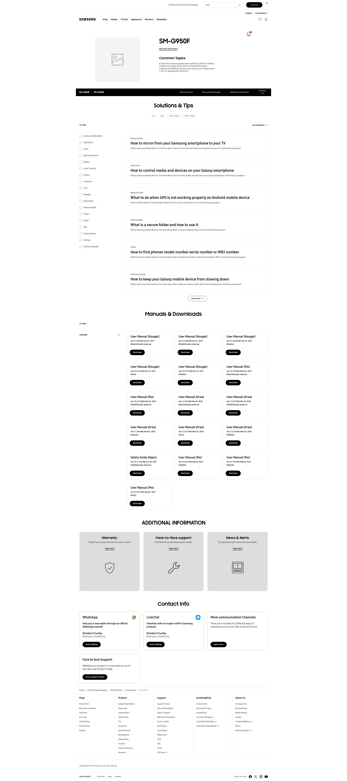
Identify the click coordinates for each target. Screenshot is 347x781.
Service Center (163, 721)
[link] (248, 34)
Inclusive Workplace (204, 717)
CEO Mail (161, 752)
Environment (201, 704)
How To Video (190, 116)
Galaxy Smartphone (126, 704)
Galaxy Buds (123, 717)
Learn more (109, 548)
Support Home (163, 704)
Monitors (122, 752)
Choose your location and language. (183, 5)
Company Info (241, 704)
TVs (119, 721)
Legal (110, 776)
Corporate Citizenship (205, 721)
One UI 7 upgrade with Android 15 (174, 71)
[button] (197, 145)
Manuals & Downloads (211, 92)
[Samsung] (87, 19)
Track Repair (162, 730)
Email (159, 748)
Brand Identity (241, 713)
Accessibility (201, 713)
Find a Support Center (95, 677)
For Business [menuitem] (260, 13)
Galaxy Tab (122, 708)
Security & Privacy (203, 708)
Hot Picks (83, 713)
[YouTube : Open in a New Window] (266, 776)
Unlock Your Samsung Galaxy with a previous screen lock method (187, 63)
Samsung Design (242, 730)
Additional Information (239, 92)
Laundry (121, 744)
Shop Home (84, 704)
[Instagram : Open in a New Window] (261, 776)
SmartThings (84, 721)
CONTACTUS (262, 92)
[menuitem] (105, 19)
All (154, 116)
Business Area (241, 708)
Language (83, 335)
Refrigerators (123, 735)
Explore (82, 730)
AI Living (82, 717)
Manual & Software (165, 708)
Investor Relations (243, 721)
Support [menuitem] (248, 13)
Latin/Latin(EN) (84, 776)
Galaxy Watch (123, 713)
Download (137, 352)
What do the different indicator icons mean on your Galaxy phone (187, 69)
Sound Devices (124, 730)
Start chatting (91, 644)
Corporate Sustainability (206, 726)
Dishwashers (123, 739)
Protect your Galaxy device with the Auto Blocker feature (183, 66)
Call (158, 744)
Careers (238, 717)
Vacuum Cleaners (125, 748)
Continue (254, 5)
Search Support (163, 713)
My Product (162, 726)
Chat (159, 739)
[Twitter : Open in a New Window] (255, 776)
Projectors (122, 726)
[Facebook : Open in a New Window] (250, 776)
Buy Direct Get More (87, 708)
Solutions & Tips (186, 92)
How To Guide (174, 116)
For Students (84, 726)
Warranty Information (168, 49)
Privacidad (101, 776)
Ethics (237, 726)
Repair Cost (162, 735)
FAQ (161, 116)
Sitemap (118, 776)
